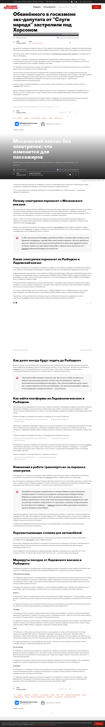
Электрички (27, 695)
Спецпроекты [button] (49, 7)
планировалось (58, 227)
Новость (19, 118)
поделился (51, 505)
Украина (45, 118)
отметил (25, 248)
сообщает (74, 54)
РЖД (57, 695)
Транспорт (35, 695)
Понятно (99, 723)
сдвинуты (28, 229)
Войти (96, 7)
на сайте (26, 298)
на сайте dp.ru (31, 223)
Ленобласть (50, 697)
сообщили (48, 477)
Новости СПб (58, 697)
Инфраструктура (18, 697)
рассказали (30, 540)
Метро (27, 697)
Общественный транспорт (73, 695)
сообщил (88, 445)
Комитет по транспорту (38, 697)
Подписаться (53, 1)
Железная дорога (44, 695)
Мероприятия (63, 7)
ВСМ (62, 695)
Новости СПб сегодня (70, 697)
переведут (16, 369)
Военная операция (36, 118)
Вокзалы (84, 695)
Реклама (73, 7)
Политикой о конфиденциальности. (45, 724)
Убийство (26, 118)
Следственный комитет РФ (61, 54)
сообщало (16, 86)
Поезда (52, 695)
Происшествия (58, 118)
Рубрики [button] (37, 7)
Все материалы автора (36, 43)
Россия (50, 118)
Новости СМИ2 (18, 130)
